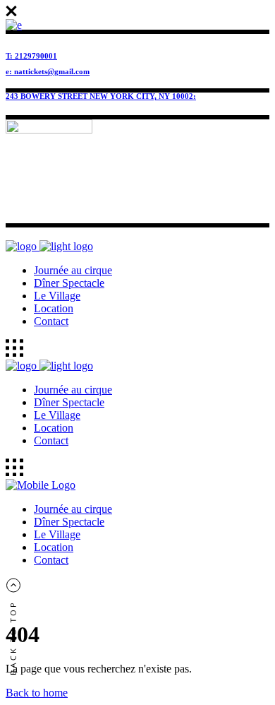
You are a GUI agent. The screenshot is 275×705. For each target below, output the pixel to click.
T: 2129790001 (31, 56)
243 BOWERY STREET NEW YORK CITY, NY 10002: (101, 96)
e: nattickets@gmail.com (48, 71)
